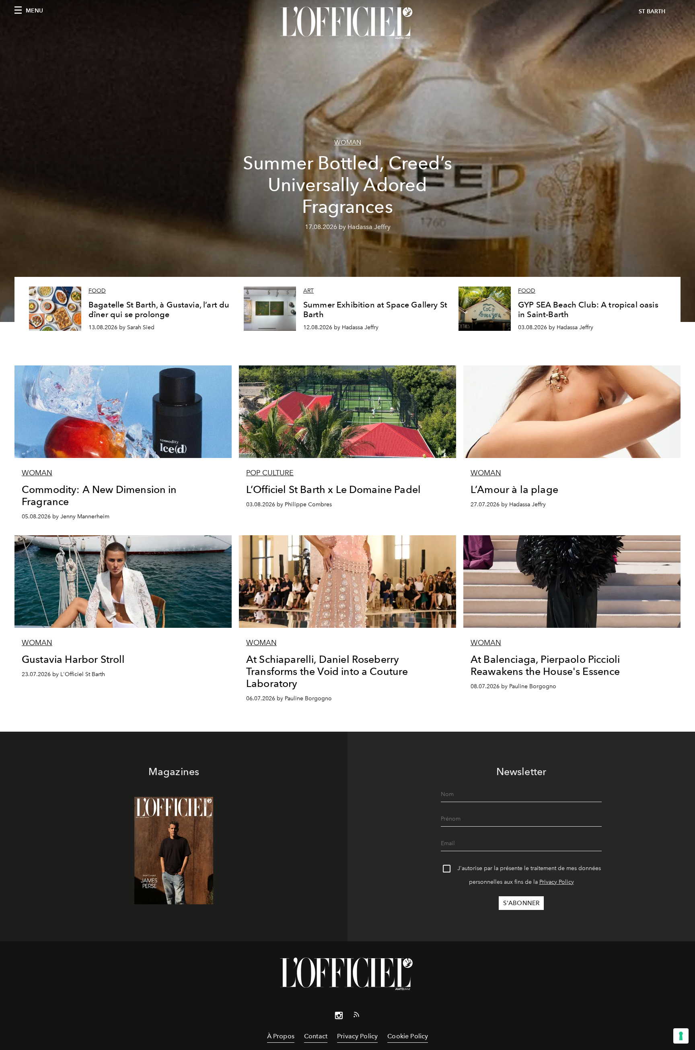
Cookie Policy (407, 1036)
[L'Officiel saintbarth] (347, 23)
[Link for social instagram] (339, 1017)
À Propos (280, 1036)
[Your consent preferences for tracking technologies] (681, 1036)
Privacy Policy (556, 882)
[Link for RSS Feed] (356, 1016)
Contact (315, 1036)
